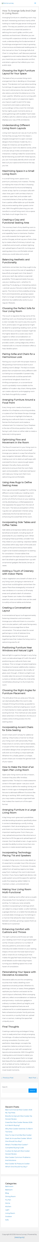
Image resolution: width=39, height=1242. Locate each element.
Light (7, 1210)
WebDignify (19, 1237)
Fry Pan (8, 1200)
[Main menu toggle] (35, 3)
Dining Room (10, 1196)
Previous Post (7, 1078)
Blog (7, 1193)
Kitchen (8, 1206)
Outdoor (8, 1216)
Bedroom (9, 1190)
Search (5, 1087)
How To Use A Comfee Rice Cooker (18, 1135)
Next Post (33, 1078)
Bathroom (9, 1186)
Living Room (10, 1213)
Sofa (7, 1220)
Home (7, 1203)
